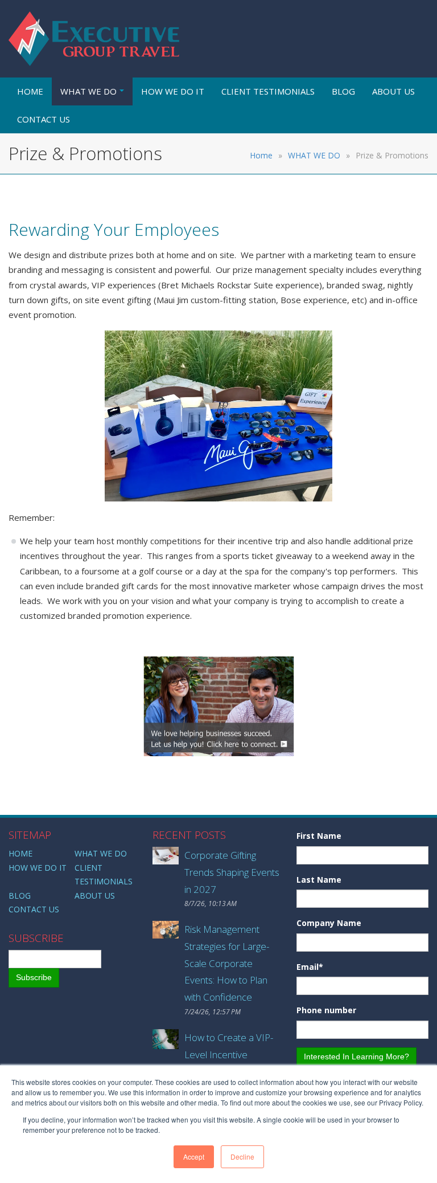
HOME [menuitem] (30, 91)
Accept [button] (193, 1156)
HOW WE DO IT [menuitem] (172, 91)
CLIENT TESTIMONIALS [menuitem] (268, 91)
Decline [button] (242, 1156)
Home (261, 155)
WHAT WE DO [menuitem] (88, 91)
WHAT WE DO (314, 155)
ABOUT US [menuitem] (393, 91)
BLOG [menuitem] (343, 91)
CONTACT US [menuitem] (43, 119)
